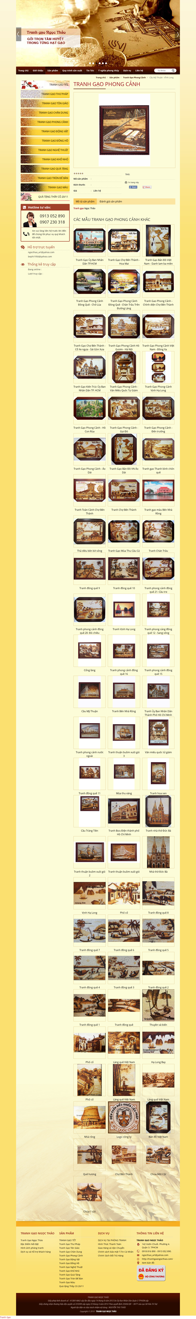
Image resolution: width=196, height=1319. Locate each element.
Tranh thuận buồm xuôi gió (124, 870)
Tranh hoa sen (158, 792)
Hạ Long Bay (158, 1061)
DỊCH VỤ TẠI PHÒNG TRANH (112, 1239)
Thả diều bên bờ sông (89, 549)
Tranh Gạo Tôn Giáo (69, 1246)
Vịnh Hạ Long (89, 911)
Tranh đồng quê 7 (89, 949)
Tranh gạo (79, 207)
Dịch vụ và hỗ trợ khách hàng (36, 1250)
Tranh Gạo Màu (67, 1281)
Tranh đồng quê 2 (158, 986)
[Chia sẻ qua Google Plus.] (148, 186)
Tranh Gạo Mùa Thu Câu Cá (124, 549)
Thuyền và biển (158, 1023)
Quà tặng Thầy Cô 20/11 (71, 1285)
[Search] (173, 69)
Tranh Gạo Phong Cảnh (134, 76)
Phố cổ (124, 911)
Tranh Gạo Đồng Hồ (69, 1262)
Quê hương (89, 1173)
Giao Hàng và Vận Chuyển (111, 1246)
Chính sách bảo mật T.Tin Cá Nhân (115, 1250)
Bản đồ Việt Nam (158, 1135)
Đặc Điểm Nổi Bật (30, 1243)
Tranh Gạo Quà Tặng (69, 1273)
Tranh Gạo (5, 1316)
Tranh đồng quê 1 (89, 1023)
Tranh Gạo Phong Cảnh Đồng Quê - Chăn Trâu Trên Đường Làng (124, 303)
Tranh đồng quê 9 (89, 587)
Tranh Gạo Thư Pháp (69, 1243)
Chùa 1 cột (89, 1210)
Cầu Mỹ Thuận (89, 710)
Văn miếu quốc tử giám (158, 751)
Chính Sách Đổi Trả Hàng (110, 1254)
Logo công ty (124, 1135)
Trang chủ (101, 76)
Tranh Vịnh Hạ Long (124, 628)
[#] (90, 239)
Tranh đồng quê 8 (158, 911)
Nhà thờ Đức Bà (158, 870)
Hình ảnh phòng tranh (32, 1246)
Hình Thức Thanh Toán (109, 1243)
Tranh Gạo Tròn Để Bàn (71, 1277)
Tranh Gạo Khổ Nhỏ (69, 1269)
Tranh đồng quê (124, 1023)
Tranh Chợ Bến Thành (123, 508)
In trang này (133, 181)
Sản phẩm (114, 76)
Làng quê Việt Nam (124, 1061)
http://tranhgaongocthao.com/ (157, 1257)
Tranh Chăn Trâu (158, 549)
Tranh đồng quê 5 (158, 949)
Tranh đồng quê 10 (124, 587)
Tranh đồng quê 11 (89, 792)
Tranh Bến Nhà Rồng (124, 710)
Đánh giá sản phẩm (111, 200)
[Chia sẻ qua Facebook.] (134, 186)
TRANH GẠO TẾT (67, 1239)
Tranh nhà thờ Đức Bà (158, 829)
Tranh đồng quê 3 (124, 986)
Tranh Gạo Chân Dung (70, 1250)
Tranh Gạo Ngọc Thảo (32, 1239)
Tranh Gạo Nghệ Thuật (71, 1266)
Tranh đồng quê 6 (124, 949)
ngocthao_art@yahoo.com (41, 251)
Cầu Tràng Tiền (89, 829)
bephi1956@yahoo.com (40, 255)
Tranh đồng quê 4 (89, 986)
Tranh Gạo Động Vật (69, 1258)
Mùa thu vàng (124, 792)
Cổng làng (89, 669)
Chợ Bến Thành (124, 1173)
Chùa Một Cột (158, 1173)
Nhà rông (89, 1135)
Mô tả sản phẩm (85, 200)
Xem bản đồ (148, 1261)
